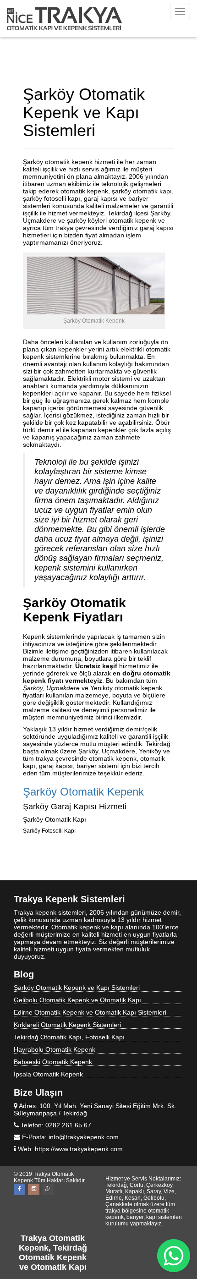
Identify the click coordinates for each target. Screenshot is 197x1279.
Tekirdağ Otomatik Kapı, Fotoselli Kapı (69, 1037)
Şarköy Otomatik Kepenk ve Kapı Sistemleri (77, 987)
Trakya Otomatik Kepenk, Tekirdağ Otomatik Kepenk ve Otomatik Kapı (53, 1253)
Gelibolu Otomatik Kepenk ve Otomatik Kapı (77, 1000)
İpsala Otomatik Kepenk (48, 1074)
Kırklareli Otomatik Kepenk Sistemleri (67, 1024)
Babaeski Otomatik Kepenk (53, 1061)
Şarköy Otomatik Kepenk (83, 791)
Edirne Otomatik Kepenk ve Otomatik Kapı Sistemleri (90, 1012)
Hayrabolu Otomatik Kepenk (54, 1049)
